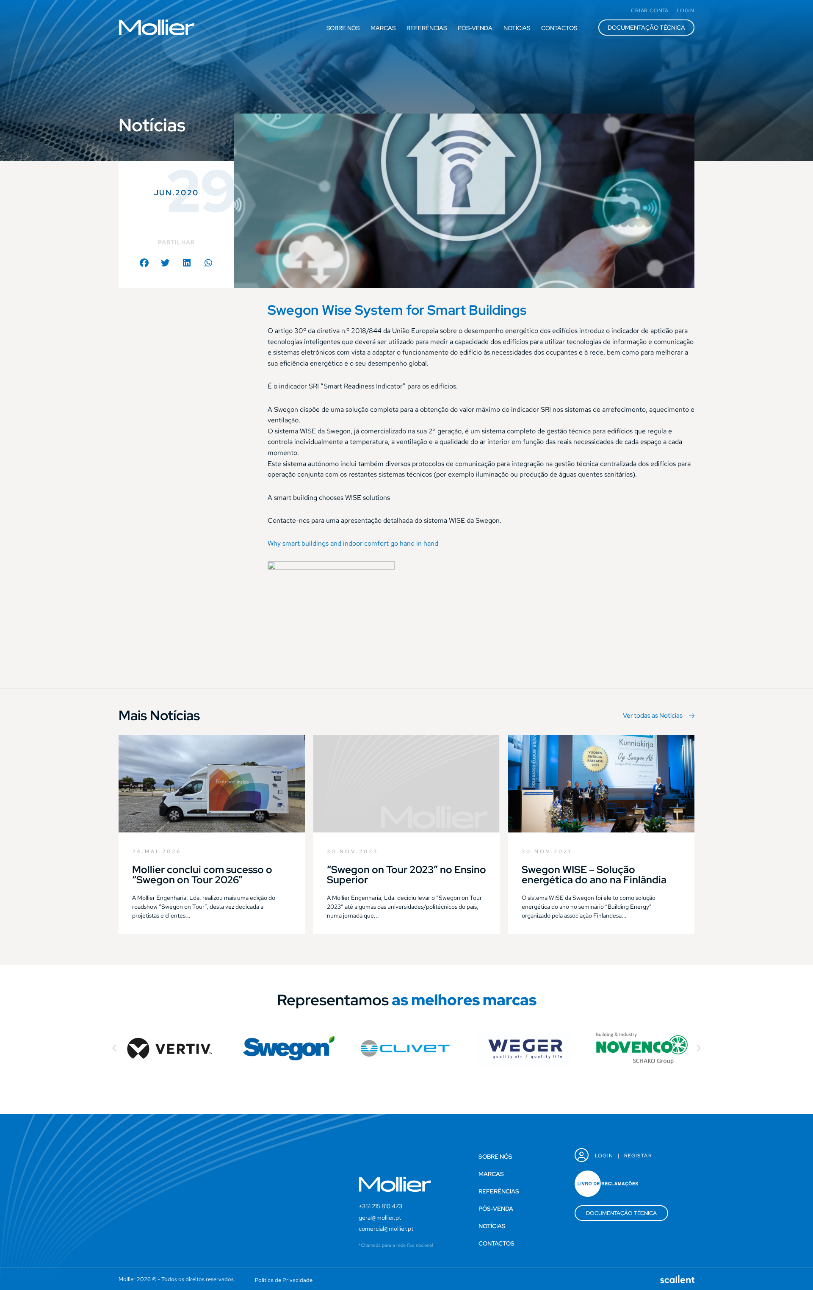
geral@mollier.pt (380, 1217)
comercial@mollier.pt (386, 1228)
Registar (638, 1155)
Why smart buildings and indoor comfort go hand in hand (353, 543)
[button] (144, 263)
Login (604, 1155)
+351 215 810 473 (380, 1206)
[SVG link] (157, 27)
